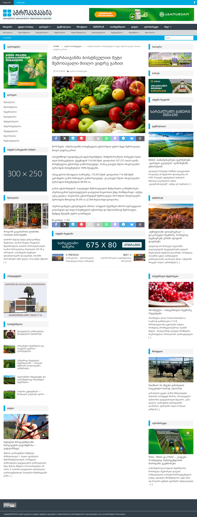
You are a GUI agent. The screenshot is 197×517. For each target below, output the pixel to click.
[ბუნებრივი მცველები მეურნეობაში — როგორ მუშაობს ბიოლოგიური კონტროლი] (9, 363)
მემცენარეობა (42, 32)
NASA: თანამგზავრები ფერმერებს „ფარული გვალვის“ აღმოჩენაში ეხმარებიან (169, 163)
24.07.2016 (60, 71)
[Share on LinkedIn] (73, 138)
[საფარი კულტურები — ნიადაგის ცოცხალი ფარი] (9, 394)
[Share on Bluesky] (132, 138)
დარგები (44, 27)
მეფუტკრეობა (117, 32)
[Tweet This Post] (64, 138)
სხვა (166, 27)
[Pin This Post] (81, 138)
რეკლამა (7, 2)
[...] (5, 262)
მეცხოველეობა (98, 32)
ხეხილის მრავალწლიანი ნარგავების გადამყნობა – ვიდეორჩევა (20, 445)
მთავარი (7, 27)
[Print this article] (98, 138)
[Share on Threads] (140, 138)
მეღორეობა (150, 32)
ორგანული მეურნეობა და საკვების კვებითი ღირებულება (30, 348)
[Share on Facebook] (56, 138)
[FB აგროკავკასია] (194, 2)
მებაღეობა (8, 32)
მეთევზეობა (134, 32)
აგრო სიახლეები (78, 71)
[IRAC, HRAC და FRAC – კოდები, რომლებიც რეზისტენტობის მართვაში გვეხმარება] (171, 441)
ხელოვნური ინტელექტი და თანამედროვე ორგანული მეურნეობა (31, 379)
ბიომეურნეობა (117, 27)
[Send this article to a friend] (90, 138)
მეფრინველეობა (78, 32)
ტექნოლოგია (64, 27)
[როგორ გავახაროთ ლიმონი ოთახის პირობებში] (26, 216)
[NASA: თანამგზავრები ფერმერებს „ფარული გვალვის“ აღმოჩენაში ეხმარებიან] (171, 144)
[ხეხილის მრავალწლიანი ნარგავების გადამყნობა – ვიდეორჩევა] (26, 426)
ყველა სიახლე (25, 27)
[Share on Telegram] (123, 138)
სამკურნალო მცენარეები (165, 276)
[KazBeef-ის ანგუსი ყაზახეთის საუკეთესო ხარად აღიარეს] (171, 369)
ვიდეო (134, 27)
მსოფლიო (82, 27)
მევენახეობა (59, 32)
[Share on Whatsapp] (106, 138)
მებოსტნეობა (24, 32)
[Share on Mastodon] (115, 138)
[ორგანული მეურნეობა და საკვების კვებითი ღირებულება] (9, 349)
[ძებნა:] (179, 38)
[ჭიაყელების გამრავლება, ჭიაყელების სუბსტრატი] (9, 334)
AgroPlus (98, 27)
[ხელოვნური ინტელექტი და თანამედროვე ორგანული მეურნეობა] (9, 380)
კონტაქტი (21, 2)
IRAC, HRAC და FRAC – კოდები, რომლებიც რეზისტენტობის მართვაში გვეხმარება (168, 460)
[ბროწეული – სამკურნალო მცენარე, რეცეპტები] (171, 294)
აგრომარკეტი (151, 27)
